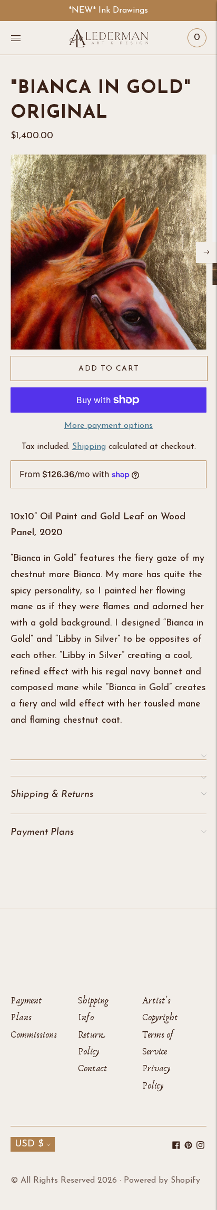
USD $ (29, 1144)
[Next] (206, 252)
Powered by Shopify (162, 1180)
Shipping (89, 447)
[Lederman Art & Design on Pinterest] (188, 1147)
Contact (92, 1068)
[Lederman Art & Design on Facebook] (176, 1147)
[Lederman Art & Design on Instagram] (200, 1147)
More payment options (108, 426)
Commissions (34, 1035)
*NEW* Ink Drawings (108, 10)
